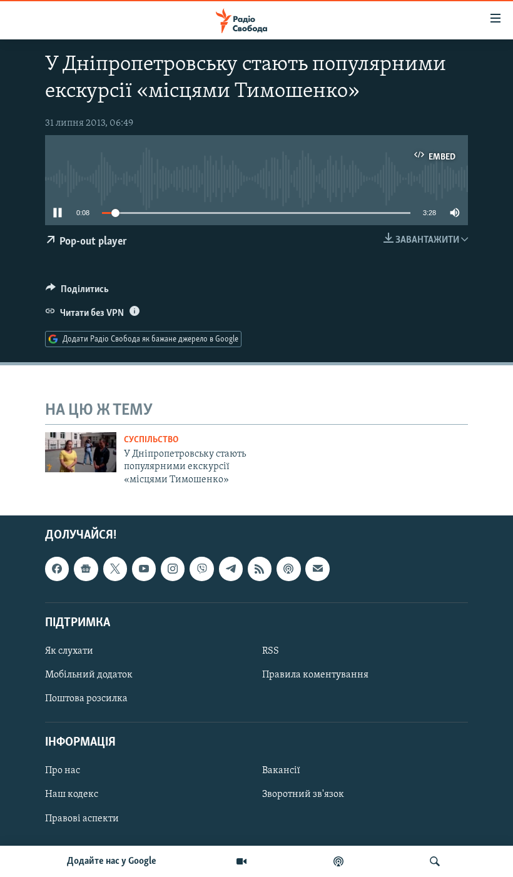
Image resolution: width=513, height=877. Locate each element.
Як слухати (69, 651)
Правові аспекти (82, 819)
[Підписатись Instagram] (173, 568)
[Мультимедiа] (241, 861)
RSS (270, 651)
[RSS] (260, 568)
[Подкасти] (338, 861)
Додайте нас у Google (111, 861)
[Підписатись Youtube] (144, 568)
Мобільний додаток (89, 675)
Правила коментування (315, 675)
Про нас (62, 771)
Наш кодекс (71, 795)
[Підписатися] (317, 568)
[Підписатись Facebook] (57, 568)
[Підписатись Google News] (86, 568)
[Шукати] (435, 861)
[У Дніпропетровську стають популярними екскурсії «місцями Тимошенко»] (80, 452)
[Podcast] (288, 568)
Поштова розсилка (86, 699)
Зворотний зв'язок (303, 795)
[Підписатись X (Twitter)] (115, 568)
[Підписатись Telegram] (231, 568)
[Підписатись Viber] (201, 568)
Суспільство (151, 440)
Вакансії (281, 771)
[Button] (77, 292)
